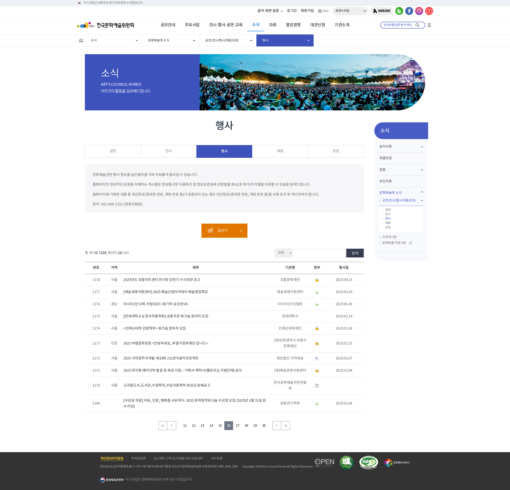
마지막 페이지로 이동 (285, 425)
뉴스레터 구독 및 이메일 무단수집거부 (178, 458)
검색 (355, 253)
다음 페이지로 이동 (277, 425)
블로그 (399, 11)
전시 (168, 151)
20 (264, 426)
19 (255, 426)
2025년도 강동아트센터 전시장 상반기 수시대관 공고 (161, 280)
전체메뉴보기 (429, 25)
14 (211, 426)
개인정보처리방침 (111, 458)
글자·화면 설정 (268, 11)
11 (185, 426)
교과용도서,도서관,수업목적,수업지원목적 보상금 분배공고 (166, 385)
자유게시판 (389, 237)
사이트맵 (216, 458)
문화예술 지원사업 (394, 243)
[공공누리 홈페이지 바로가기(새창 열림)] (324, 461)
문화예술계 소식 (390, 193)
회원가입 (307, 11)
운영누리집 (342, 11)
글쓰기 (223, 231)
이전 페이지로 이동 (171, 425)
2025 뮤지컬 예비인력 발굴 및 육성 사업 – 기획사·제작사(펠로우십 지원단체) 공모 (182, 370)
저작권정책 (138, 458)
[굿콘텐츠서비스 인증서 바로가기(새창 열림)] (397, 460)
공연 (113, 151)
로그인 (292, 11)
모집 (336, 151)
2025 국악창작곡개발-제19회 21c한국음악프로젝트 (161, 358)
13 (202, 426)
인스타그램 (419, 11)
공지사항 (385, 147)
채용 (280, 151)
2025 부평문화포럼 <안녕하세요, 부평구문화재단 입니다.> (165, 343)
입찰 (382, 170)
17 (237, 426)
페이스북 (409, 11)
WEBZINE (384, 11)
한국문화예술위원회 (106, 25)
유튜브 (429, 11)
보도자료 (385, 181)
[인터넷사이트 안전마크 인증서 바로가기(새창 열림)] (347, 458)
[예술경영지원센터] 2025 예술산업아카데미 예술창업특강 (165, 292)
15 (220, 426)
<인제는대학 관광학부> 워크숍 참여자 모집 (154, 328)
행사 (224, 151)
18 (246, 426)
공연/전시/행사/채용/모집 (399, 200)
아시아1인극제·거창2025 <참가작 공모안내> (155, 304)
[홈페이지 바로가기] (81, 40)
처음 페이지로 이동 (163, 425)
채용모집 (385, 158)
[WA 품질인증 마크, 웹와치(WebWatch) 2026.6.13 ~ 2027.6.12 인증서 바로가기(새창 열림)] (369, 457)
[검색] (417, 25)
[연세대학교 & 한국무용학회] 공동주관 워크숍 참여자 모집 (165, 316)
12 (193, 426)
